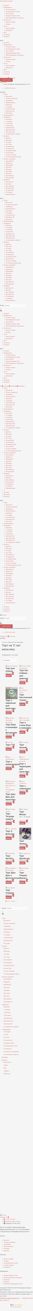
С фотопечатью (10, 109)
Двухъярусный (10, 129)
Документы (9, 30)
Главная (4, 642)
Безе (5, 1068)
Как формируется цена (13, 11)
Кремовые (9, 104)
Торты (5, 94)
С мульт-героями (11, 154)
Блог (5, 32)
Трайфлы (6, 1071)
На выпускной (8, 1040)
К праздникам (6, 1029)
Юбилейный (9, 165)
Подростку (9, 163)
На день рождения (11, 98)
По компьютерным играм (13, 157)
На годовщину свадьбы (13, 134)
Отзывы (8, 24)
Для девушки (10, 188)
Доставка (7, 34)
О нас (5, 26)
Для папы (9, 173)
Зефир (6, 1065)
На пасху (6, 1037)
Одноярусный (10, 127)
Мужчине (8, 167)
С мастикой (9, 125)
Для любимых (10, 186)
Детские (6, 136)
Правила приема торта (13, 15)
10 (14, 901)
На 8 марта (7, 1031)
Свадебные (9, 100)
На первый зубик (11, 150)
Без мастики (9, 152)
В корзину (10, 674)
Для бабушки (10, 175)
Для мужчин (9, 182)
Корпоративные (10, 102)
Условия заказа (10, 9)
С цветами (9, 123)
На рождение (10, 146)
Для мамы (9, 171)
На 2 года (9, 144)
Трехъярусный (10, 132)
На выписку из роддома (11, 1051)
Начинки (6, 5)
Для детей (9, 96)
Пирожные (7, 1073)
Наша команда (10, 28)
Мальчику (9, 140)
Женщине (9, 169)
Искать (2, 305)
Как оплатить (10, 13)
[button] (16, 41)
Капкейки (7, 179)
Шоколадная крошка (6, 1)
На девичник (10, 190)
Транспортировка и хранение (15, 18)
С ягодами (9, 107)
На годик (8, 142)
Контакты (6, 36)
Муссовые (9, 113)
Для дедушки (10, 177)
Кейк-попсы (7, 1062)
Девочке (8, 138)
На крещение (10, 148)
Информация (8, 7)
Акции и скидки (10, 22)
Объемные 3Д (10, 111)
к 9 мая (6, 1034)
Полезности (7, 20)
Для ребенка (9, 161)
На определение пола (10, 1046)
